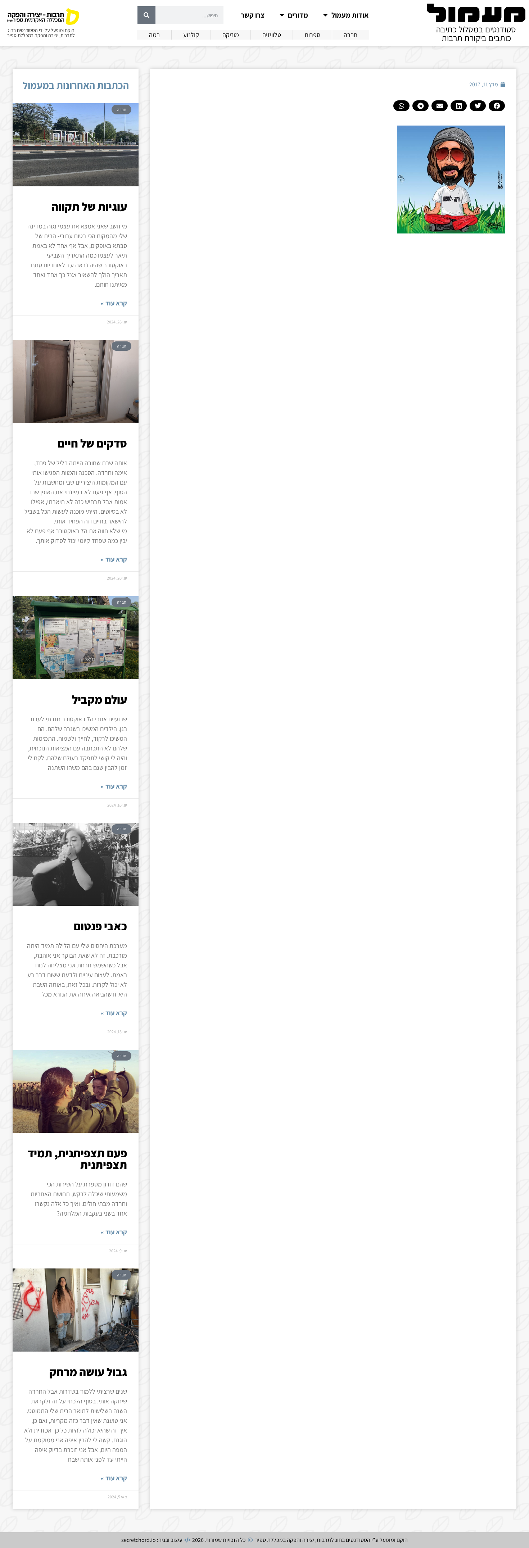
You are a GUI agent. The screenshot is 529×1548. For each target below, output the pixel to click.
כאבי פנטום (100, 926)
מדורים (298, 15)
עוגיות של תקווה (89, 206)
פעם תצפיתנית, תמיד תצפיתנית (77, 1158)
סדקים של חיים (92, 443)
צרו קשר (252, 15)
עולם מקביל (99, 699)
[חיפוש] (146, 15)
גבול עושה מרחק (88, 1371)
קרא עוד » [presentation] (114, 303)
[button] (497, 105)
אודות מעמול (350, 15)
